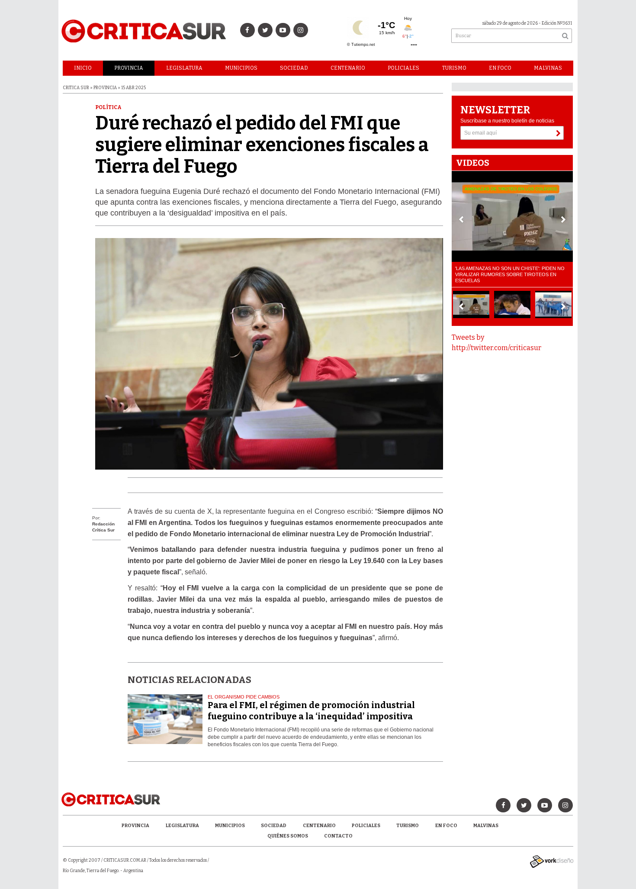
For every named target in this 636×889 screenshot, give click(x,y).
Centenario (348, 68)
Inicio (83, 68)
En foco (500, 68)
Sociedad (294, 68)
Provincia (128, 68)
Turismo (454, 68)
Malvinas (548, 68)
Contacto (338, 836)
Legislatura (184, 68)
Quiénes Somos (287, 836)
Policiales (403, 68)
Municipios (241, 68)
